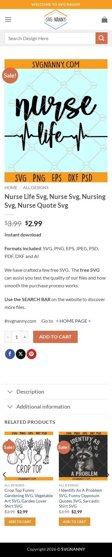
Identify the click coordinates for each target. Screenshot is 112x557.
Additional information (43, 406)
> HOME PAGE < (73, 321)
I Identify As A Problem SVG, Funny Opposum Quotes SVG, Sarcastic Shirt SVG (80, 498)
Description (30, 391)
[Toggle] (10, 392)
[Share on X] (21, 354)
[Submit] (102, 38)
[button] (8, 19)
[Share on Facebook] (10, 354)
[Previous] (4, 486)
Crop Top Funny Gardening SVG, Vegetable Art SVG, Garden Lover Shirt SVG (28, 498)
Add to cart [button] (20, 521)
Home (10, 187)
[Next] (107, 486)
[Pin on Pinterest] (31, 354)
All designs (35, 187)
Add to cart (55, 336)
